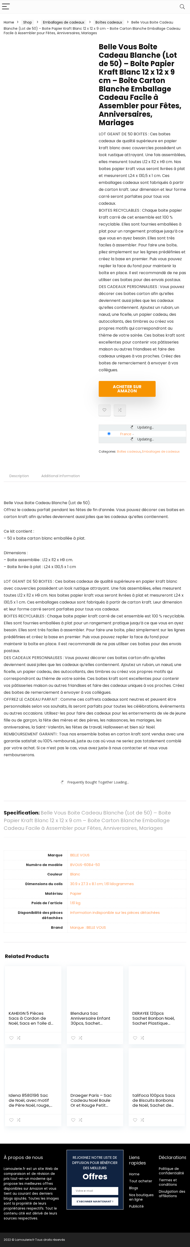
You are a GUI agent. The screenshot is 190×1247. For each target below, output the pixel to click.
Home (9, 22)
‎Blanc (75, 874)
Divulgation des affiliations (172, 1193)
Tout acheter (140, 1181)
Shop (27, 22)
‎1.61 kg (75, 902)
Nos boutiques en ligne (141, 1197)
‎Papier (75, 893)
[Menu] (6, 6)
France (125, 433)
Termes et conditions (168, 1182)
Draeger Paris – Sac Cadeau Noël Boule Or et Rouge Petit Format (91, 1102)
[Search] (182, 6)
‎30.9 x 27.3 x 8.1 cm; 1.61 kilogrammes (102, 883)
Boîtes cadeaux (108, 22)
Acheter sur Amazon (127, 389)
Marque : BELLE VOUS (88, 927)
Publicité (136, 1206)
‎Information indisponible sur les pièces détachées (115, 912)
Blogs (133, 1188)
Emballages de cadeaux (63, 22)
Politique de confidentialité (171, 1171)
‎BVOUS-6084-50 (85, 864)
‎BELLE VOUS (80, 855)
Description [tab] (19, 475)
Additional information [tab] (60, 475)
